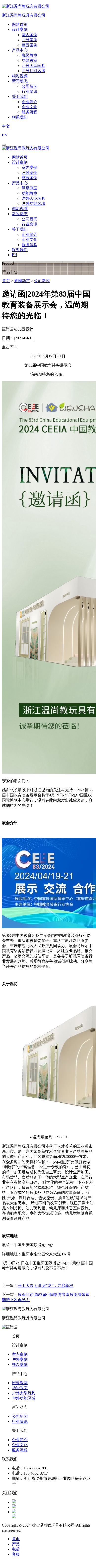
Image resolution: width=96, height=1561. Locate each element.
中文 (6, 126)
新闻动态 (22, 281)
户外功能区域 (33, 71)
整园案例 (29, 45)
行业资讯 (29, 91)
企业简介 (29, 102)
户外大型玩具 (33, 66)
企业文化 (29, 107)
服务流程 (29, 112)
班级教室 (29, 55)
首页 (6, 281)
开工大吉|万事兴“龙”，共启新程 (45, 1285)
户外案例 (29, 40)
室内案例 (29, 35)
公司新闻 (29, 86)
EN (4, 135)
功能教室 (29, 60)
